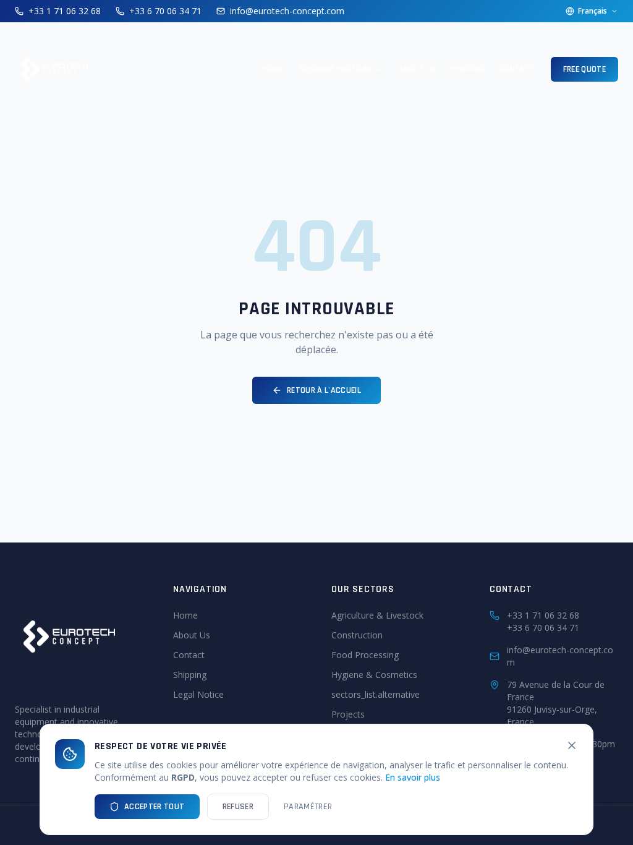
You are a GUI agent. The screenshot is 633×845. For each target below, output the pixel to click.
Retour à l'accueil (324, 390)
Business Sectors (335, 69)
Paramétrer (308, 806)
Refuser (238, 806)
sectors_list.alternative (375, 694)
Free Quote (584, 69)
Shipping (468, 69)
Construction (357, 635)
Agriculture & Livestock (377, 615)
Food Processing (365, 655)
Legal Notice (198, 694)
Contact (517, 69)
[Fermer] (572, 745)
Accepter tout (154, 806)
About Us (417, 69)
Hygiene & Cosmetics (374, 674)
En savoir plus (412, 777)
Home (273, 69)
